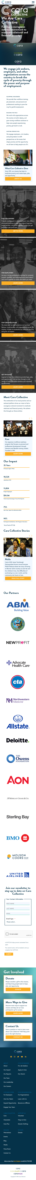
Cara (5, 1116)
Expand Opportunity (10, 1103)
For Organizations (23, 1095)
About (5, 1066)
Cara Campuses (17, 1161)
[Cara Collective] (6, 2)
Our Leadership (8, 1082)
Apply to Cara (22, 1070)
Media (5, 1145)
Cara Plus (6, 1124)
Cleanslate (7, 1120)
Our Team (7, 1078)
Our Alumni (21, 1074)
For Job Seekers (23, 1066)
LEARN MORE (18, 283)
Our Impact (7, 1070)
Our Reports (7, 1074)
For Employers (8, 1095)
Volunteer (21, 1116)
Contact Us (18, 1037)
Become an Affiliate (24, 1103)
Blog (5, 1141)
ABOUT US (18, 179)
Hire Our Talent (8, 1099)
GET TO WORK (18, 231)
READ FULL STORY (18, 578)
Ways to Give (22, 1120)
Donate (18, 989)
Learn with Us (22, 1099)
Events (6, 1136)
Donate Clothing (23, 1124)
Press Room (7, 1149)
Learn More (18, 1013)
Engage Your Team (9, 1107)
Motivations (7, 1132)
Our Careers (7, 1086)
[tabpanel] (18, 438)
